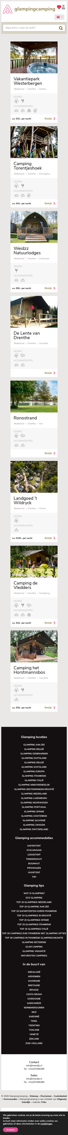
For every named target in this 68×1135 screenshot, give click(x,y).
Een (41, 423)
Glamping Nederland (34, 793)
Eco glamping (34, 897)
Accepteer (10, 1129)
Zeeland (34, 1038)
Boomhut (34, 863)
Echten (42, 89)
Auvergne (34, 980)
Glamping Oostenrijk (34, 816)
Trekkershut (34, 859)
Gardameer (34, 1003)
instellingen (46, 1123)
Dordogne (34, 998)
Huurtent (34, 872)
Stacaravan (34, 850)
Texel (34, 1021)
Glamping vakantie (34, 951)
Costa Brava (34, 994)
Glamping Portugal (34, 807)
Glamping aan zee (34, 744)
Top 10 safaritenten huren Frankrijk (34, 911)
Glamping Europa (34, 771)
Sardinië (34, 1016)
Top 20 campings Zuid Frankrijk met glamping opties (34, 933)
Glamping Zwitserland (34, 829)
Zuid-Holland (34, 1043)
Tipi (34, 876)
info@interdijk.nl (34, 1065)
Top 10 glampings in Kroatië (34, 915)
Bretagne (34, 985)
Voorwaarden (10, 1099)
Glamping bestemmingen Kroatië (34, 789)
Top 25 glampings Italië (34, 928)
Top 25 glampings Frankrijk (34, 924)
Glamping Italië (34, 780)
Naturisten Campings (34, 955)
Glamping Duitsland (34, 758)
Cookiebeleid (60, 1096)
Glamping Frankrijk (34, 775)
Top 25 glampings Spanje (34, 920)
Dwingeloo (44, 173)
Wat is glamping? (34, 893)
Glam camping (34, 946)
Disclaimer (45, 1096)
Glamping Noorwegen (34, 802)
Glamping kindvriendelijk (34, 784)
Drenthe (32, 89)
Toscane (34, 1029)
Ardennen (34, 976)
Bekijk (48, 118)
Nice (34, 1012)
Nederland (19, 89)
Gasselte (43, 343)
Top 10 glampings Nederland (34, 902)
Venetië (34, 1034)
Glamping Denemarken (34, 753)
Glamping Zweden (34, 824)
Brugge (34, 989)
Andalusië (34, 972)
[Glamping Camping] (29, 9)
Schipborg (44, 593)
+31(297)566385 (36, 1068)
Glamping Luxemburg (34, 798)
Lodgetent (34, 854)
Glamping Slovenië (34, 820)
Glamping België (34, 749)
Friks (43, 1102)
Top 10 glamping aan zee (34, 906)
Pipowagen (34, 868)
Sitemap (34, 1096)
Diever (42, 508)
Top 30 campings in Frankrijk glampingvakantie (34, 937)
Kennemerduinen (34, 1007)
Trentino (34, 1025)
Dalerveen (44, 258)
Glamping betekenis (34, 942)
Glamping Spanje (34, 811)
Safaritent (34, 845)
